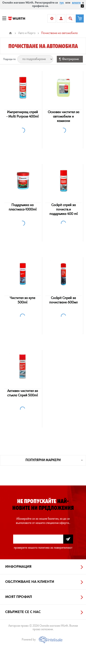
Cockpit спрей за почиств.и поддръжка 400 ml (63, 209)
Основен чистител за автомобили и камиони (63, 116)
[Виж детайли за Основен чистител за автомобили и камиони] (63, 87)
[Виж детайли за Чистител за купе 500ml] (23, 273)
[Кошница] (80, 18)
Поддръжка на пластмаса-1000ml (23, 207)
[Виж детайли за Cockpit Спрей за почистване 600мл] (63, 273)
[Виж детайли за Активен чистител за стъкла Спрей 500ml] (23, 366)
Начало (10, 33)
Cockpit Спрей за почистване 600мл (63, 300)
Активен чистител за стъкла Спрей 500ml (22, 393)
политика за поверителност (55, 547)
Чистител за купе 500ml (22, 300)
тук (61, 2)
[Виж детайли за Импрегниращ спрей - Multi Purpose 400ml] (23, 87)
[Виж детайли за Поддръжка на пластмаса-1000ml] (23, 180)
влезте (76, 2)
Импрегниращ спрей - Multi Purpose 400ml (22, 114)
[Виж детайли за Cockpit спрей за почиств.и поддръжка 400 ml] (63, 180)
